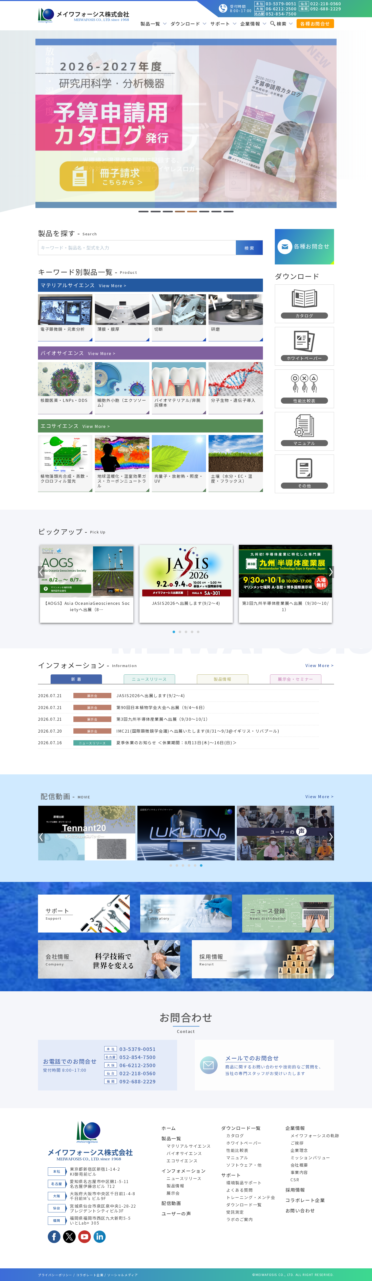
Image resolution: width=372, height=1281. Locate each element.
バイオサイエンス (77, 353)
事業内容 (299, 1172)
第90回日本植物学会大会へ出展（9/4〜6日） (162, 707)
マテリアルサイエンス (83, 285)
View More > (319, 665)
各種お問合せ (315, 23)
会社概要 (299, 1165)
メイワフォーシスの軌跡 (315, 1135)
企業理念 (299, 1150)
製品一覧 (171, 1138)
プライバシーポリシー (55, 1275)
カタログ (235, 1135)
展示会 (173, 1193)
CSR (295, 1179)
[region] (186, 123)
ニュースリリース (184, 1178)
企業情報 (295, 1128)
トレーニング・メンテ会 (250, 1197)
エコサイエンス (75, 425)
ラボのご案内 (239, 1219)
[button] (143, 211)
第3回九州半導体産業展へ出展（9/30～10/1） (163, 719)
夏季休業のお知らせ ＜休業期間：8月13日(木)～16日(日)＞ (176, 742)
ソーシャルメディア (122, 1275)
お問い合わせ (300, 1210)
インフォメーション (183, 1170)
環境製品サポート (244, 1183)
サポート (231, 1175)
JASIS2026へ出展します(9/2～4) (150, 695)
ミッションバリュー (310, 1157)
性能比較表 (237, 1150)
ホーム (168, 1128)
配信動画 (171, 1203)
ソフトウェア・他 (244, 1165)
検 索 (249, 248)
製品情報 (175, 1186)
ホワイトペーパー (244, 1143)
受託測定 (235, 1212)
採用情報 (295, 1189)
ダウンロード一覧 (241, 1128)
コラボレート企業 (305, 1200)
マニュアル (237, 1157)
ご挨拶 (297, 1143)
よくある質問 (239, 1190)
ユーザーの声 (176, 1213)
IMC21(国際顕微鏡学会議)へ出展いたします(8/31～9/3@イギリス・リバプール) (197, 731)
